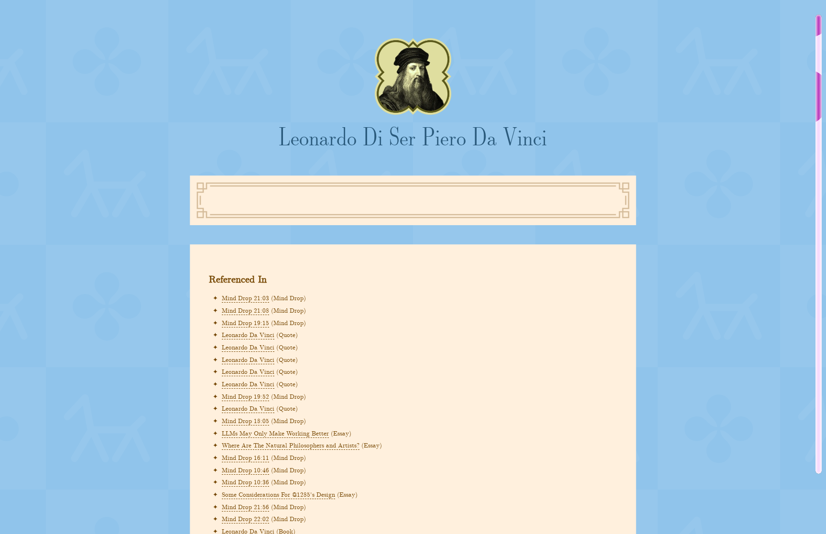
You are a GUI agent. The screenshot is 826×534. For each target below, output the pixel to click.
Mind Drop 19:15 (245, 322)
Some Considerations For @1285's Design (278, 494)
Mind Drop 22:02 (245, 518)
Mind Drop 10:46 (245, 469)
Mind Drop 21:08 (245, 310)
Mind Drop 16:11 (245, 457)
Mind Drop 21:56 (245, 506)
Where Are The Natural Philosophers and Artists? (290, 444)
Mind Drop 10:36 (245, 481)
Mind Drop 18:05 (245, 420)
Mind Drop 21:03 (245, 297)
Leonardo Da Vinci (248, 334)
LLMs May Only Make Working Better (275, 432)
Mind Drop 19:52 (245, 396)
